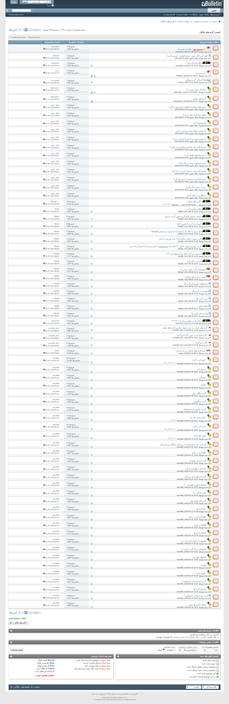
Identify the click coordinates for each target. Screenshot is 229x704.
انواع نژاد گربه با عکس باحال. (188, 224)
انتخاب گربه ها (200, 533)
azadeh (180, 82)
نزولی (160, 650)
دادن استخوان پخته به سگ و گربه (192, 163)
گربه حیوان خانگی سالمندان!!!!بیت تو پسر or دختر (180, 239)
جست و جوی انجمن (19, 37)
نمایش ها (72, 42)
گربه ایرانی (200, 73)
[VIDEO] (51, 669)
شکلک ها (50, 663)
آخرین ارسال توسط (52, 42)
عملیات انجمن (183, 15)
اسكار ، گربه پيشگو (194, 80)
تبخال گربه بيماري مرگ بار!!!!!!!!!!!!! (186, 321)
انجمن (214, 11)
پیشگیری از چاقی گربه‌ (196, 196)
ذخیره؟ (49, 6)
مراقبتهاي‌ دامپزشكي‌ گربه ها (196, 284)
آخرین (14, 30)
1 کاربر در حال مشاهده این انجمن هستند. (190, 637)
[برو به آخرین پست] (44, 49)
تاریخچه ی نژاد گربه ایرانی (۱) (193, 549)
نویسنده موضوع (206, 42)
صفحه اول (25, 687)
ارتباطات (194, 15)
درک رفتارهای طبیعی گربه (195, 155)
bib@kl (180, 212)
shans (181, 353)
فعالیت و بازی (200, 525)
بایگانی (17, 687)
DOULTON (179, 323)
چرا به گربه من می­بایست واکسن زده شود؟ (188, 147)
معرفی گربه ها (200, 589)
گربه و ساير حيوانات (197, 461)
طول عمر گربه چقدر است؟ (194, 115)
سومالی (202, 377)
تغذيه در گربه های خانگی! (194, 277)
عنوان (216, 42)
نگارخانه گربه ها (184, 49)
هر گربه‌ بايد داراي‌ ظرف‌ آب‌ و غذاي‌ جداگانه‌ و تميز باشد (183, 445)
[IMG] (52, 666)
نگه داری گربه (201, 343)
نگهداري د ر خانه (199, 453)
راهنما (14, 2)
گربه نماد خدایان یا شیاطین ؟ (193, 581)
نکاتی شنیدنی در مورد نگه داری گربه (192, 335)
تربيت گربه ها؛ (202, 299)
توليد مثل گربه (200, 436)
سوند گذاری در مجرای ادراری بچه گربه (190, 179)
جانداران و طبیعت (200, 22)
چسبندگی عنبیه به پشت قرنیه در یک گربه (189, 171)
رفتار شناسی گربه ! (193, 209)
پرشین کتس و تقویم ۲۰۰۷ (195, 485)
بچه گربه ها (201, 509)
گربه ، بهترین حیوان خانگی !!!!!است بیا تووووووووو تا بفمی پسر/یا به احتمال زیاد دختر (165, 246)
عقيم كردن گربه (199, 360)
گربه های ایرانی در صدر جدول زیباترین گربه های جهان (184, 328)
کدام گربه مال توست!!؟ (196, 90)
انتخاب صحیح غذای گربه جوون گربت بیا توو (183, 217)
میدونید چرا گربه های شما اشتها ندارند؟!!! (183, 254)
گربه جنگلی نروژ (199, 393)
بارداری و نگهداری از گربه (195, 469)
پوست (203, 565)
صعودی (170, 650)
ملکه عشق (194, 58)
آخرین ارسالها (215, 15)
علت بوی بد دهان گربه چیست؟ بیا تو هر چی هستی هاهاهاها (176, 232)
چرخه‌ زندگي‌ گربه (193, 261)
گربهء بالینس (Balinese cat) (195, 410)
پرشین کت (201, 369)
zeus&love (179, 66)
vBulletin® (114, 698)
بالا (11, 623)
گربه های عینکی (199, 99)
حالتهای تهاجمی (199, 557)
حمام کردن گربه (199, 427)
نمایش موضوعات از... (209, 647)
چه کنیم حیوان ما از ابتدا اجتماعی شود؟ (189, 139)
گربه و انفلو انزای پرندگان (195, 477)
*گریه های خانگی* (193, 202)
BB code (51, 660)
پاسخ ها (81, 42)
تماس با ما (35, 687)
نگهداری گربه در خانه (197, 517)
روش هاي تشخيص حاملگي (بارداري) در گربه (187, 107)
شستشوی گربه (199, 123)
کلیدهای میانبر (170, 15)
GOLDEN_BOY (178, 330)
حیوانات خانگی (183, 22)
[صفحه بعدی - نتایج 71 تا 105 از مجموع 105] (20, 30)
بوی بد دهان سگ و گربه (196, 187)
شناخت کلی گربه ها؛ (199, 314)
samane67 (179, 52)
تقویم (201, 15)
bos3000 (180, 364)
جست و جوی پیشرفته (16, 14)
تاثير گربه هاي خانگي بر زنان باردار (191, 351)
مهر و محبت (201, 573)
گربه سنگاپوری (199, 402)
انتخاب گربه (203, 306)
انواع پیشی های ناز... (197, 418)
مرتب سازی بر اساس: (188, 647)
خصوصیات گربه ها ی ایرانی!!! (193, 270)
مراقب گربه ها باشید (197, 605)
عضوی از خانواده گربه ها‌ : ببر (193, 541)
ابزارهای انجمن (35, 37)
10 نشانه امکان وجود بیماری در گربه (191, 131)
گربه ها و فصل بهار (198, 501)
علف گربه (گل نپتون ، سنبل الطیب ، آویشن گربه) (187, 56)
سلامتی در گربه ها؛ (200, 291)
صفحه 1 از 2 (33, 30)
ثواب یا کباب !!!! (199, 493)
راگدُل (203, 385)
